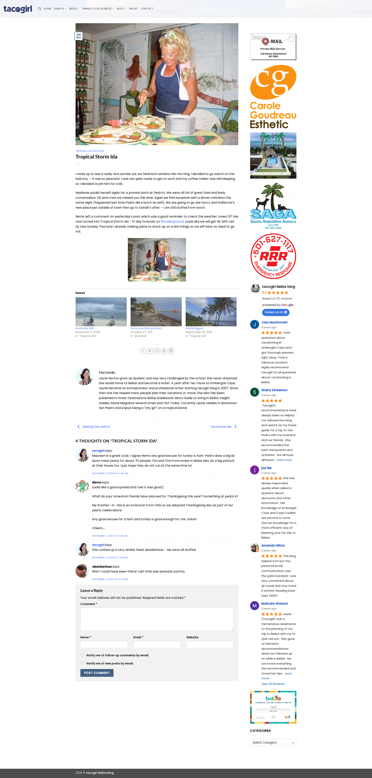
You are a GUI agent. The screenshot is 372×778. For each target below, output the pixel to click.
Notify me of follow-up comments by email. (117, 655)
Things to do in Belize (97, 8)
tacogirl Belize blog (278, 286)
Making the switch (96, 426)
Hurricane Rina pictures (146, 328)
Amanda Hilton (273, 545)
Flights (59, 8)
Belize (73, 8)
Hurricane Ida (84, 328)
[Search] (39, 8)
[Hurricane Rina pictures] (156, 311)
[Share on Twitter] (150, 351)
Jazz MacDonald (274, 322)
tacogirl (98, 450)
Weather (98, 151)
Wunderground (172, 221)
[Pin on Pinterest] (164, 351)
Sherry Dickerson (274, 390)
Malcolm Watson (274, 603)
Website (192, 637)
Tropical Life (84, 151)
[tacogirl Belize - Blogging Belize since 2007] (17, 8)
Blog (120, 8)
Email (138, 637)
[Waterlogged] (211, 311)
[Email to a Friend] (157, 351)
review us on (273, 312)
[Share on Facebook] (143, 351)
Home (47, 8)
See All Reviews (273, 684)
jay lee (266, 468)
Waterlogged (194, 328)
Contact (147, 8)
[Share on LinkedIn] (171, 351)
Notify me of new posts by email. (109, 663)
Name (85, 637)
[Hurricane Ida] (101, 311)
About (133, 8)
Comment (88, 604)
